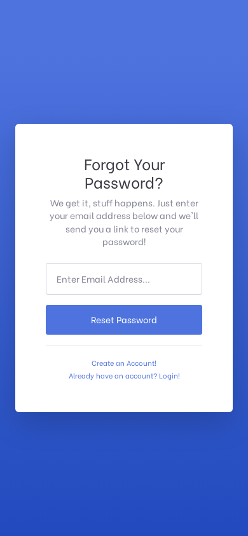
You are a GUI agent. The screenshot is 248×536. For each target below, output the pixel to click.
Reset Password (124, 319)
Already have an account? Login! (124, 375)
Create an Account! (124, 363)
